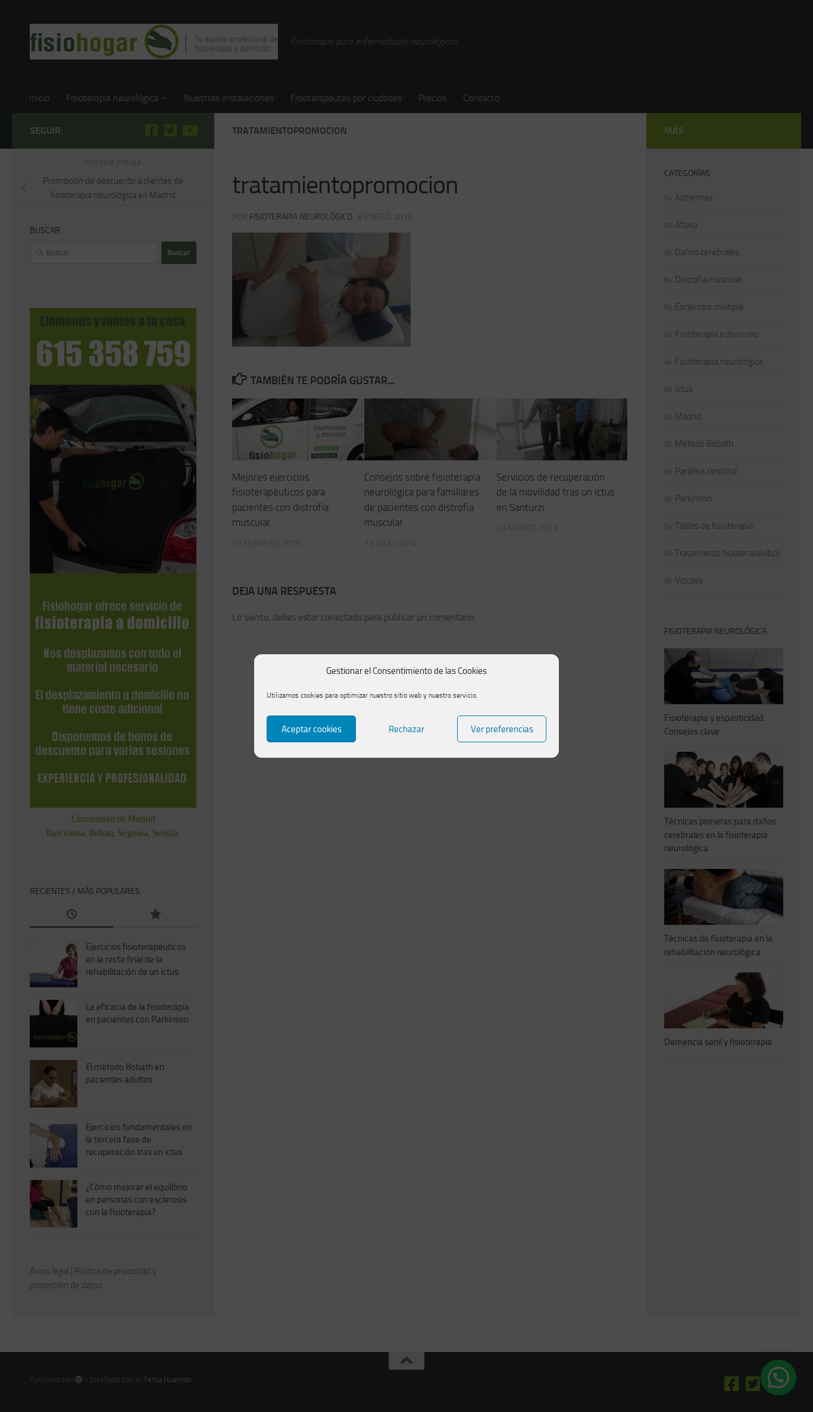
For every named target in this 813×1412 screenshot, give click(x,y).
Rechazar (406, 729)
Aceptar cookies (312, 729)
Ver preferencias (502, 729)
